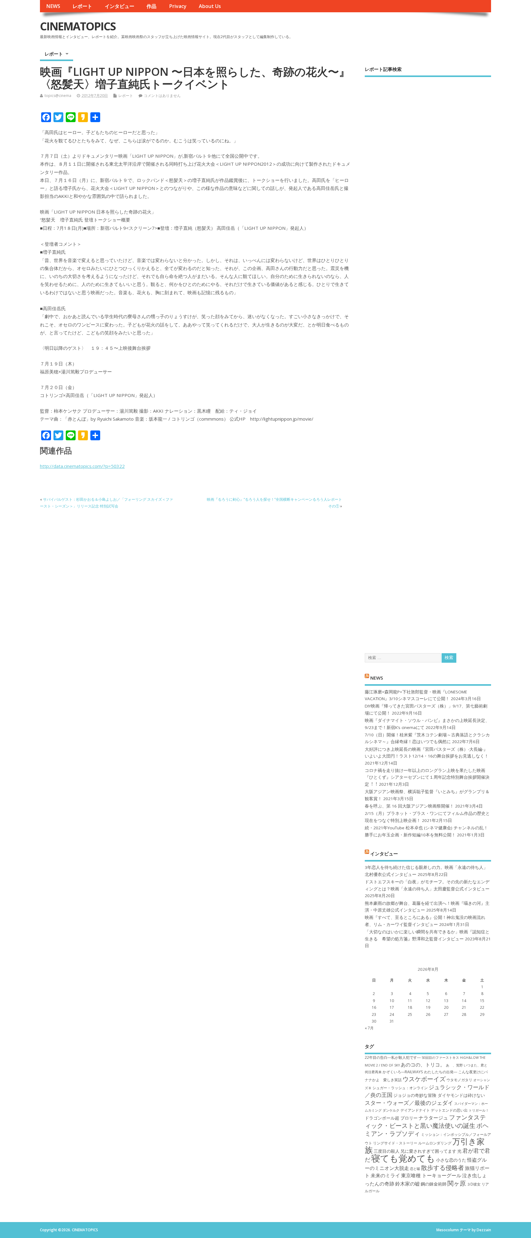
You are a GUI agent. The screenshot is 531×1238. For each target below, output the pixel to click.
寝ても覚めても (403, 1158)
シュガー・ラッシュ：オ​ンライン (400, 1087)
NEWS (53, 6)
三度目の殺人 (386, 1151)
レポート (82, 6)
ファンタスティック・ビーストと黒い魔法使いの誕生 (425, 1121)
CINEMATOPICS (78, 26)
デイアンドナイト (415, 1110)
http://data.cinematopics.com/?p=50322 (82, 466)
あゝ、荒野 (454, 1065)
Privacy (178, 6)
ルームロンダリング (434, 1143)
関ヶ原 (456, 1183)
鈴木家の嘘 (407, 1183)
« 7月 (369, 1028)
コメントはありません (162, 95)
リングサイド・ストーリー (395, 1143)
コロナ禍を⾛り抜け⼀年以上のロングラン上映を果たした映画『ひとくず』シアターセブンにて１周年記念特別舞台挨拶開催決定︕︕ (427, 777)
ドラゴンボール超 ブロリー (391, 1118)
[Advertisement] (428, 359)
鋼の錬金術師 (433, 1184)
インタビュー (119, 6)
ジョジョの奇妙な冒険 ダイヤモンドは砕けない (439, 1095)
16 (374, 1007)
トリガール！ (479, 1110)
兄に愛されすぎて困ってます (428, 1151)
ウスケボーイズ (424, 1078)
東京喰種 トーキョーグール (431, 1175)
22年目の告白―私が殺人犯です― (393, 1057)
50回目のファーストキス (440, 1057)
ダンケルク (391, 1110)
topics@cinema (58, 95)
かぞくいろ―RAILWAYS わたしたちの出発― (420, 1071)
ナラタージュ (433, 1117)
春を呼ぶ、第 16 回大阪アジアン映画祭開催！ (409, 806)
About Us (210, 6)
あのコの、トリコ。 (423, 1064)
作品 (151, 6)
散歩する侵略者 (442, 1167)
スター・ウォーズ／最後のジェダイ (409, 1102)
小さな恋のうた (451, 1160)
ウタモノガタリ (459, 1079)
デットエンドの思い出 (449, 1110)
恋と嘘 (415, 1169)
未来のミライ (385, 1175)
